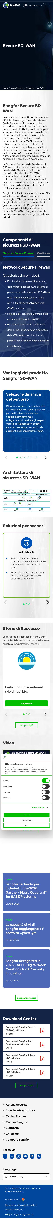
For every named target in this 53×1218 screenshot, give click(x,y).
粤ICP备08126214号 (12, 1199)
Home (5, 88)
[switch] (46, 786)
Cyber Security (17, 88)
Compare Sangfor (18, 1139)
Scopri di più (26, 725)
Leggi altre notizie (26, 997)
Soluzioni (30, 88)
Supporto (12, 1128)
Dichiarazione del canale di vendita (20, 1205)
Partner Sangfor (17, 1122)
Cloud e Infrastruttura (20, 1110)
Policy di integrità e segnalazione (19, 1214)
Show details (37, 807)
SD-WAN (40, 88)
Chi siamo (12, 1134)
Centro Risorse (16, 1116)
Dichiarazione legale (13, 1209)
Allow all (27, 815)
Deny (26, 825)
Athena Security (17, 1104)
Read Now (26, 703)
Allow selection (26, 820)
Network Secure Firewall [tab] (18, 253)
